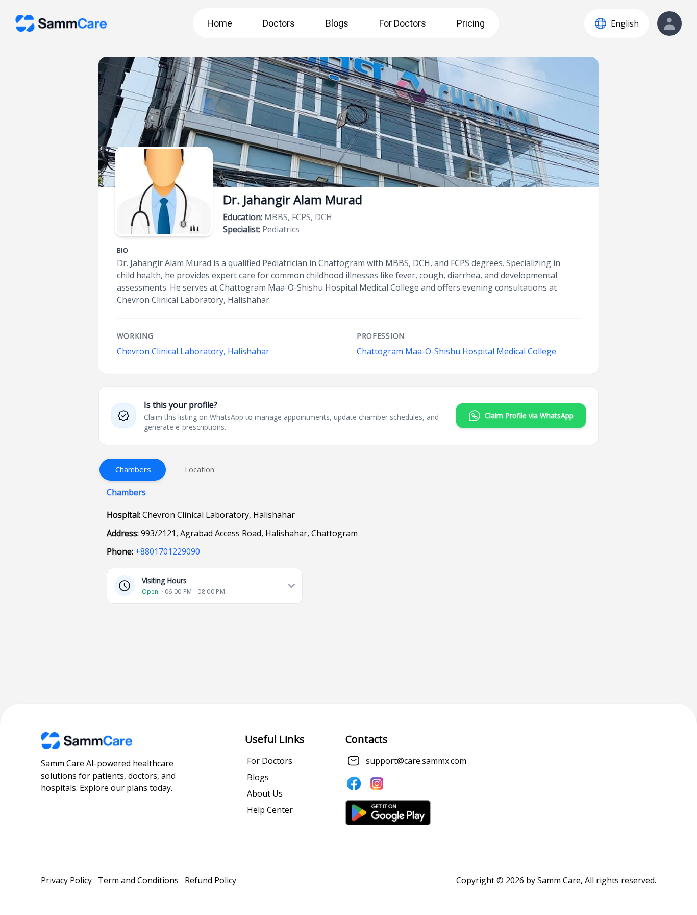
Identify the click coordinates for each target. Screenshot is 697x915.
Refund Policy (210, 880)
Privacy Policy (66, 880)
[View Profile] (669, 23)
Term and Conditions (138, 880)
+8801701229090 (167, 551)
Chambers (133, 469)
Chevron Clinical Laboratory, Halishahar (193, 351)
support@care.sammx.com (416, 760)
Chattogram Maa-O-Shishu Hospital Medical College (456, 351)
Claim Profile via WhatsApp (529, 415)
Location (199, 469)
